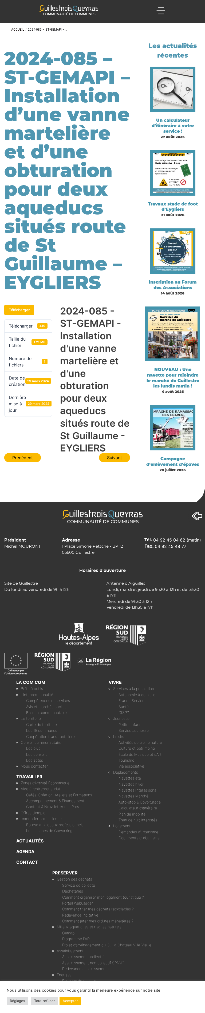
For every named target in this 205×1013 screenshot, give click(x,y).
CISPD (124, 712)
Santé (124, 706)
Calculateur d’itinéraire (138, 808)
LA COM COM (30, 682)
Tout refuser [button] (44, 1001)
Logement (122, 826)
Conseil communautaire (41, 742)
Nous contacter (34, 766)
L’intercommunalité (37, 694)
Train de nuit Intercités (138, 820)
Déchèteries (72, 891)
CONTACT (27, 862)
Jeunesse (121, 718)
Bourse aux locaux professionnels (55, 824)
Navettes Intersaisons (137, 790)
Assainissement (70, 951)
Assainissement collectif (83, 956)
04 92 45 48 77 (170, 546)
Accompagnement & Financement (55, 800)
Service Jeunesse (134, 730)
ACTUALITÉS (30, 841)
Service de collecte (78, 885)
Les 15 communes (41, 730)
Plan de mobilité (132, 814)
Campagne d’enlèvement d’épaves (172, 461)
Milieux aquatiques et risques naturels (89, 927)
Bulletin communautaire (46, 712)
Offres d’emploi (33, 812)
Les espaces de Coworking (49, 830)
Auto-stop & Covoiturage (140, 802)
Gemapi (68, 933)
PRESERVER (65, 872)
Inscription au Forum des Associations (173, 285)
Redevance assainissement (85, 968)
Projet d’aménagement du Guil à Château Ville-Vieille (106, 945)
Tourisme (126, 760)
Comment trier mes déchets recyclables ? (98, 909)
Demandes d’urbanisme (138, 832)
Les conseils (36, 754)
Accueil (17, 29)
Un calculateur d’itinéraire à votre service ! (173, 126)
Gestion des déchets (74, 879)
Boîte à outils (32, 688)
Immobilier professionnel (41, 818)
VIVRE (115, 682)
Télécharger (19, 310)
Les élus (33, 748)
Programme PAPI (76, 939)
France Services (132, 700)
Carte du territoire (41, 724)
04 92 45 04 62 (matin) (177, 540)
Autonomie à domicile (137, 694)
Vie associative (131, 766)
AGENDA (25, 851)
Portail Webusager (77, 903)
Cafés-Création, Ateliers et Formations (59, 795)
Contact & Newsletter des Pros (52, 806)
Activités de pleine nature (140, 742)
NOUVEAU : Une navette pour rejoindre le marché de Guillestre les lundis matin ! (173, 378)
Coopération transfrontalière (50, 736)
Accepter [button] (70, 1001)
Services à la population (133, 688)
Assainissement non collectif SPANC (93, 962)
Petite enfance (131, 724)
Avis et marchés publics (46, 706)
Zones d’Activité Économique (45, 783)
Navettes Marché (133, 796)
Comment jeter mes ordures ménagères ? (97, 921)
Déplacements (125, 772)
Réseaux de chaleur (79, 980)
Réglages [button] (17, 1001)
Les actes (34, 760)
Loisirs (118, 736)
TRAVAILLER (29, 776)
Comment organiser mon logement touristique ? (103, 897)
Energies (64, 974)
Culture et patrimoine (137, 748)
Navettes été (130, 778)
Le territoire (31, 718)
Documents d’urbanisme (139, 838)
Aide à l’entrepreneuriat (40, 788)
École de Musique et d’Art (140, 754)
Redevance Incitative (80, 915)
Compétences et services (48, 700)
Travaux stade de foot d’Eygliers (173, 206)
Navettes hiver (131, 784)
